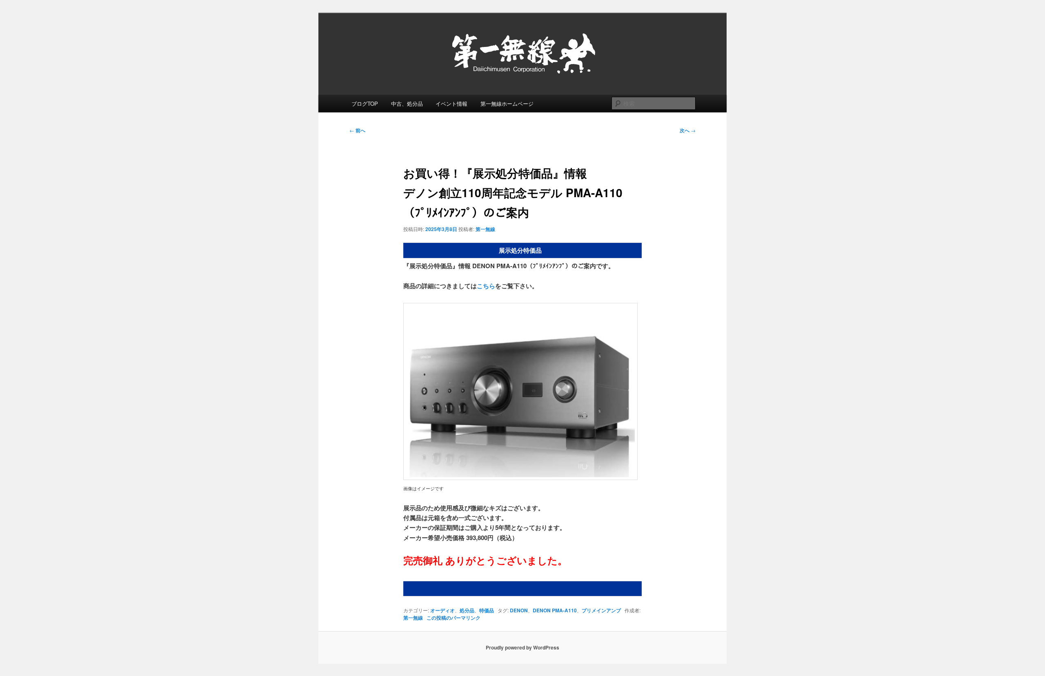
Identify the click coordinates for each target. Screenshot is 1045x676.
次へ (688, 130)
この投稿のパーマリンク (453, 617)
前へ (357, 130)
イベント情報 (451, 103)
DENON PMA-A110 (555, 610)
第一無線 (485, 229)
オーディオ (442, 610)
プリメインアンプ (601, 610)
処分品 (467, 610)
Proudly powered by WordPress (522, 647)
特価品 (486, 610)
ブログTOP (364, 103)
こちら (486, 285)
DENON (519, 610)
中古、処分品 (407, 103)
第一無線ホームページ (507, 103)
